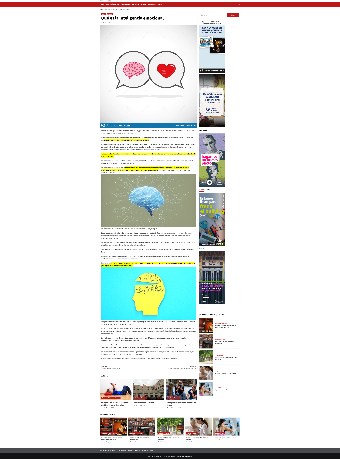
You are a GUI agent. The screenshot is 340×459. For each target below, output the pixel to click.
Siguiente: (181, 367)
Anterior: (110, 367)
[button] (239, 4)
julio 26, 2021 (111, 22)
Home (102, 4)
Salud (160, 4)
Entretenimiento (224, 323)
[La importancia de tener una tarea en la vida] (181, 389)
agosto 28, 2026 (111, 442)
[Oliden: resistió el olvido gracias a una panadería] (206, 357)
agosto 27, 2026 (110, 408)
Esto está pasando (112, 4)
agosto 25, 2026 (177, 408)
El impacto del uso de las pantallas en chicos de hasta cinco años (114, 403)
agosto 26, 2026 (143, 405)
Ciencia (143, 4)
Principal (104, 398)
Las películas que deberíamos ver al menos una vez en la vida (225, 326)
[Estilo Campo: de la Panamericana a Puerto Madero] (206, 341)
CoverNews (179, 456)
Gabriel (170, 408)
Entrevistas (152, 4)
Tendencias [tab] (221, 314)
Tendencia (117, 398)
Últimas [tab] (203, 314)
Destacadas (217, 323)
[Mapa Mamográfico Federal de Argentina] (206, 388)
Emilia (104, 22)
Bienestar (135, 4)
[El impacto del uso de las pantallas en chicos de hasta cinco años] (115, 389)
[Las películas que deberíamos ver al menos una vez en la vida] (206, 325)
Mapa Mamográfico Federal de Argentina (226, 390)
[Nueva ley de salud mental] (148, 389)
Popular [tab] (212, 314)
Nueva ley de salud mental (144, 402)
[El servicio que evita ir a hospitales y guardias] (206, 373)
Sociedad (221, 355)
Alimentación (125, 4)
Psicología (109, 14)
